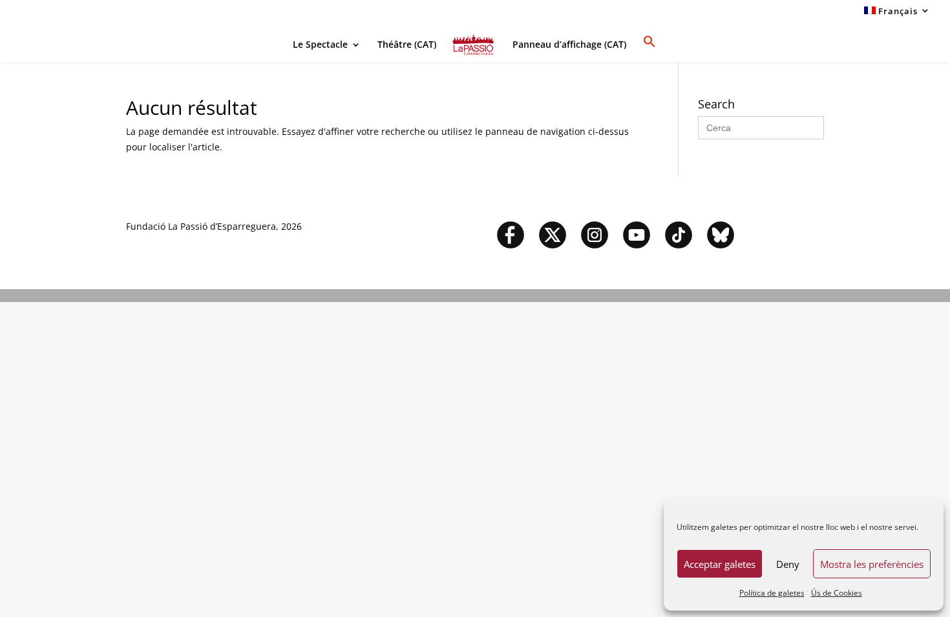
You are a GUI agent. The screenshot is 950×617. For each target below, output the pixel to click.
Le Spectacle (320, 45)
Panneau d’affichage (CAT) (569, 45)
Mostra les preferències (872, 564)
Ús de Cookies (836, 592)
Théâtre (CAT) (406, 45)
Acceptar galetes (719, 564)
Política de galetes (772, 592)
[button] (649, 48)
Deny (787, 564)
